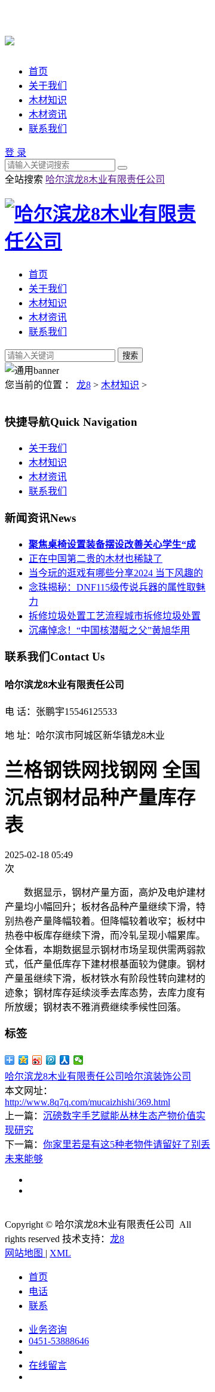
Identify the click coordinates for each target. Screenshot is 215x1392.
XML (60, 1253)
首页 (38, 71)
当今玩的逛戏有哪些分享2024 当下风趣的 (116, 573)
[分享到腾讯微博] (51, 1060)
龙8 (83, 385)
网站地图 (25, 1253)
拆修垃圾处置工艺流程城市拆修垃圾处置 (115, 616)
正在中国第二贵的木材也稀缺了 (95, 559)
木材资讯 (48, 114)
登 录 (15, 153)
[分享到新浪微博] (37, 1060)
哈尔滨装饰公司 (157, 1076)
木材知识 (48, 100)
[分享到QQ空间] (24, 1060)
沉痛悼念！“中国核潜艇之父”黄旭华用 (109, 630)
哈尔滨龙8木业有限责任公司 (105, 179)
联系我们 (48, 129)
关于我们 (48, 86)
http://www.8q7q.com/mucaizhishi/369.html (87, 1102)
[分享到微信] (78, 1060)
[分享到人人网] (65, 1060)
